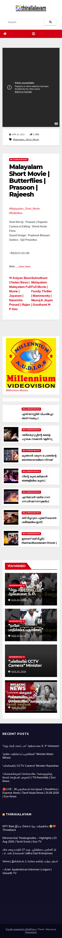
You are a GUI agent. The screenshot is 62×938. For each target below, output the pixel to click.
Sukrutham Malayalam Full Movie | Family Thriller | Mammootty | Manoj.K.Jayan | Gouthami (42, 291)
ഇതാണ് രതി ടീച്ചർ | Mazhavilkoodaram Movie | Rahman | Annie (39, 543)
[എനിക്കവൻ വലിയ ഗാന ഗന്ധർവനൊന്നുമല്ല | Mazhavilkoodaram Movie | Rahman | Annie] (11, 496)
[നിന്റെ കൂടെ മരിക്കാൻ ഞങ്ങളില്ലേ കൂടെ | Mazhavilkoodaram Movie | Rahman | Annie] (11, 475)
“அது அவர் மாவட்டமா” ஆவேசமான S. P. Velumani (25, 593)
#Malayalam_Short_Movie (24, 208)
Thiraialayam (19, 814)
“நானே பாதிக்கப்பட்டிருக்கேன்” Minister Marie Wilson (29, 629)
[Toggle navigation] (33, 33)
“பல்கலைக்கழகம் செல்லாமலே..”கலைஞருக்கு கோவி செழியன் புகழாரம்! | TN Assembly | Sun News (29, 777)
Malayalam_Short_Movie (26, 139)
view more (25, 266)
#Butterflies (15, 213)
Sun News (13, 693)
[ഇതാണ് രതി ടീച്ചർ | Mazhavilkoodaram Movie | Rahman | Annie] (11, 538)
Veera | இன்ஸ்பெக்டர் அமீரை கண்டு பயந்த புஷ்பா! (30, 861)
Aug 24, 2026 (18, 600)
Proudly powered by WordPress (21, 929)
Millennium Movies (18, 159)
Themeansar (31, 932)
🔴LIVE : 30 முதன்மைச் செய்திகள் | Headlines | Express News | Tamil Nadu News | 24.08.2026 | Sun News (30, 793)
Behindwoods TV (17, 585)
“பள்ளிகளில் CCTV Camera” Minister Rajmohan (25, 665)
